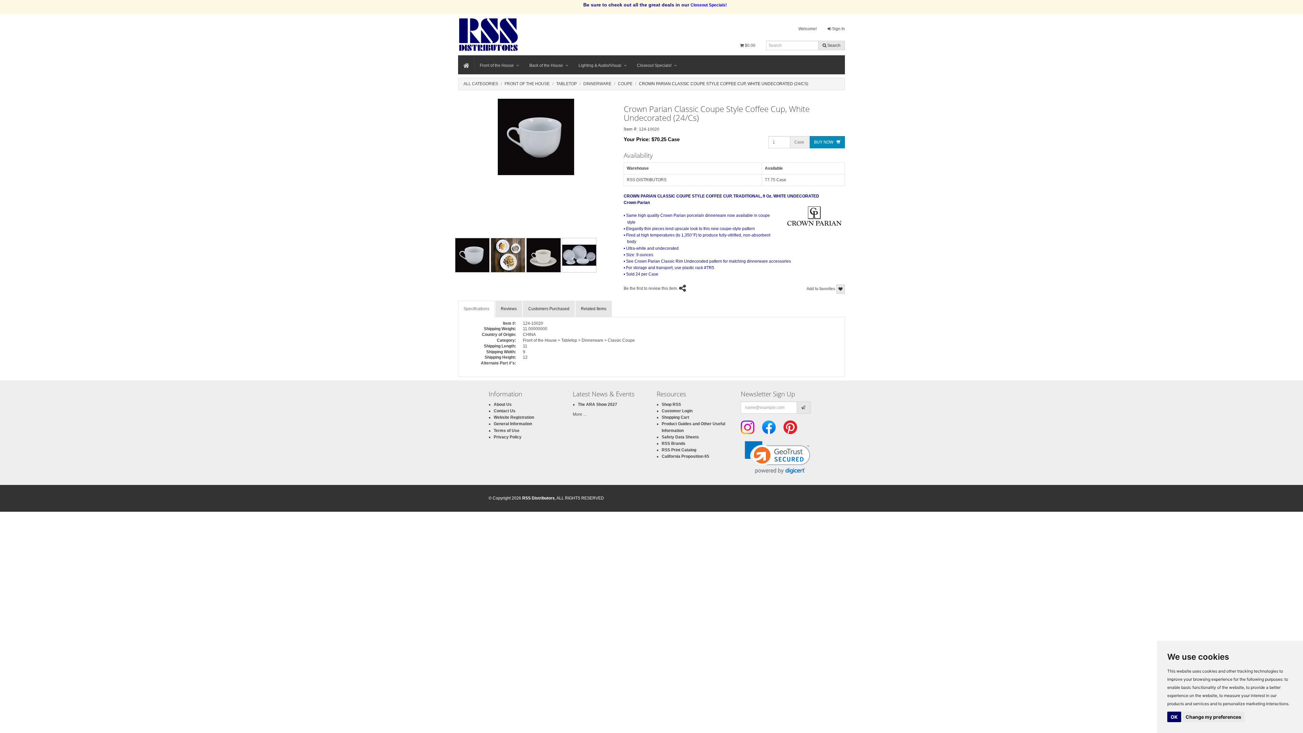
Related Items (593, 308)
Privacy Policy (508, 437)
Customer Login (677, 411)
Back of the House (546, 65)
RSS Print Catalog (679, 450)
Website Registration (514, 417)
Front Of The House (527, 83)
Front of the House (497, 65)
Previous (444, 255)
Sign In (838, 28)
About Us (503, 404)
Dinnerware (597, 83)
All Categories (481, 83)
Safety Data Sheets (680, 437)
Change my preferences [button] (1213, 717)
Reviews (509, 308)
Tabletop (566, 83)
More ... (579, 414)
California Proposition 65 (685, 456)
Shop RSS (671, 404)
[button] (777, 457)
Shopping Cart (675, 417)
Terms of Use (507, 430)
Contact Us (504, 411)
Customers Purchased (548, 308)
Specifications (476, 308)
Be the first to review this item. (651, 288)
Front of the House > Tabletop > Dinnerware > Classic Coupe (579, 340)
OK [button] (1174, 717)
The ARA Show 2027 (597, 404)
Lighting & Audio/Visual (600, 65)
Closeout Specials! (654, 65)
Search (833, 45)
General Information (513, 423)
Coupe (625, 83)
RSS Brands (673, 443)
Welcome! (807, 28)
